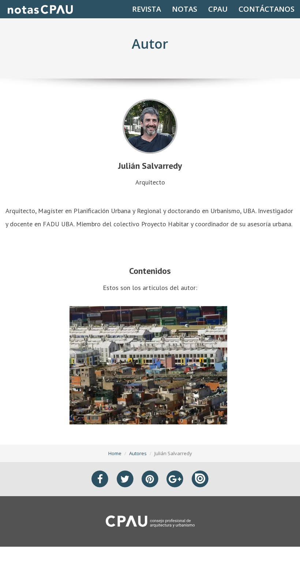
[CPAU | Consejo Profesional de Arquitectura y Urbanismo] (150, 520)
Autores (138, 453)
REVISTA (146, 9)
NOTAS (184, 9)
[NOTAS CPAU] (40, 9)
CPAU (218, 9)
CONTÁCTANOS (267, 9)
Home (114, 453)
